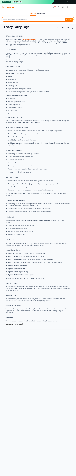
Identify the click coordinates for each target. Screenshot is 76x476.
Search (70, 19)
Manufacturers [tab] (41, 13)
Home (58, 28)
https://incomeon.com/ (30, 39)
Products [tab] (33, 13)
